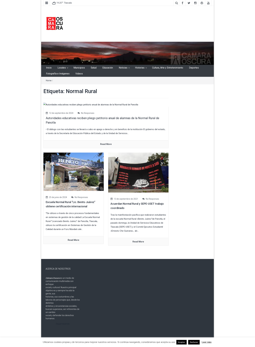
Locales (62, 67)
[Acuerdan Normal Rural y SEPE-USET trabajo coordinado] (138, 172)
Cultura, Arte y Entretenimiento (167, 67)
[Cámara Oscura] (127, 53)
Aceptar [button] (181, 342)
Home (49, 80)
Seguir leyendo (63, 324)
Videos (79, 73)
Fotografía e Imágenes (58, 73)
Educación (107, 67)
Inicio (49, 67)
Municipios (79, 67)
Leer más (206, 342)
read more (106, 144)
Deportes (194, 67)
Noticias (123, 67)
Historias (139, 67)
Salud (94, 67)
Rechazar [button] (194, 342)
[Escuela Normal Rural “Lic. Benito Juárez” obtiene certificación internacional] (73, 171)
